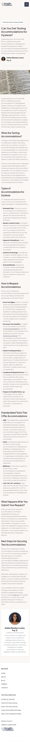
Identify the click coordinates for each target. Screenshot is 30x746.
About (3, 677)
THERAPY (4, 684)
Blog (3, 680)
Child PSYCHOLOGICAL (9, 703)
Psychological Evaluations (13, 22)
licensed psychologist (10, 336)
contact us (15, 595)
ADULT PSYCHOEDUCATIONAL (11, 714)
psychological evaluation (11, 329)
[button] (26, 4)
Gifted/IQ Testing (8, 699)
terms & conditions (8, 725)
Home (3, 673)
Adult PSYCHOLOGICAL (9, 706)
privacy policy (6, 721)
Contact (4, 687)
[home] (6, 4)
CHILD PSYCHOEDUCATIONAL (11, 710)
